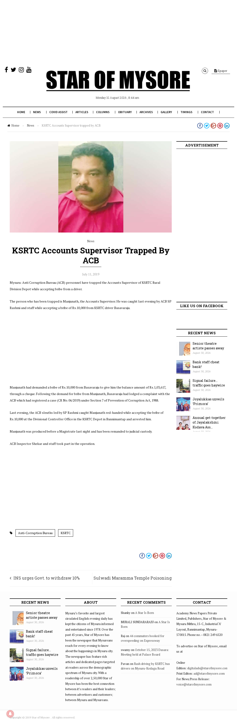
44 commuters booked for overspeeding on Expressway (142, 638)
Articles (81, 112)
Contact (207, 112)
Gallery (166, 112)
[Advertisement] (118, 32)
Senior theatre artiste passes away (208, 346)
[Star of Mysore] (118, 86)
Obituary (125, 112)
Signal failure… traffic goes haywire (209, 383)
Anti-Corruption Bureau (35, 533)
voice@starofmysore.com (194, 684)
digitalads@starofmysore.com (207, 668)
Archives (146, 112)
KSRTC (66, 533)
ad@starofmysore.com (209, 673)
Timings (186, 112)
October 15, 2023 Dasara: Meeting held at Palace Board (145, 652)
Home (21, 112)
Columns (102, 112)
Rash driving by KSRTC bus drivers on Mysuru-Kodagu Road (145, 666)
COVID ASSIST (58, 112)
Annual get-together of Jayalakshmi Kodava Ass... (209, 422)
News (37, 112)
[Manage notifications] (10, 714)
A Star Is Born (144, 613)
